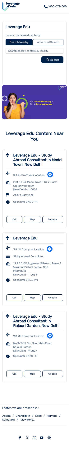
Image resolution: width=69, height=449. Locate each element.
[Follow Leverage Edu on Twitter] (27, 438)
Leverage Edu (25, 238)
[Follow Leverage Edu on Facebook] (20, 438)
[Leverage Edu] (11, 6)
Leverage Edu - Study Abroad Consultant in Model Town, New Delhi (37, 160)
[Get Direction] (50, 176)
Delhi (38, 415)
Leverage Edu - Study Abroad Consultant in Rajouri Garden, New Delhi (36, 321)
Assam (6, 415)
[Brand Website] (49, 438)
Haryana (52, 415)
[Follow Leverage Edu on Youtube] (41, 438)
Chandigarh (23, 415)
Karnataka (8, 419)
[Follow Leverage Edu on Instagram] (34, 438)
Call (14, 219)
